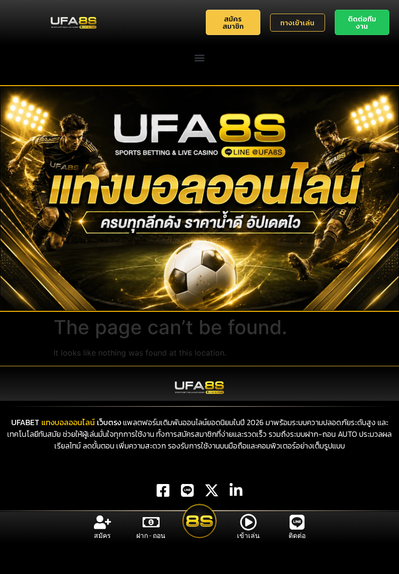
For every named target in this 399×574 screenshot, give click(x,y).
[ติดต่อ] (297, 522)
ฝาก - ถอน (150, 535)
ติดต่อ (297, 535)
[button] (200, 58)
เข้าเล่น (248, 535)
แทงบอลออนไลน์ (68, 422)
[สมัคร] (102, 522)
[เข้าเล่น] (248, 522)
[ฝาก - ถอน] (151, 522)
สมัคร (102, 535)
